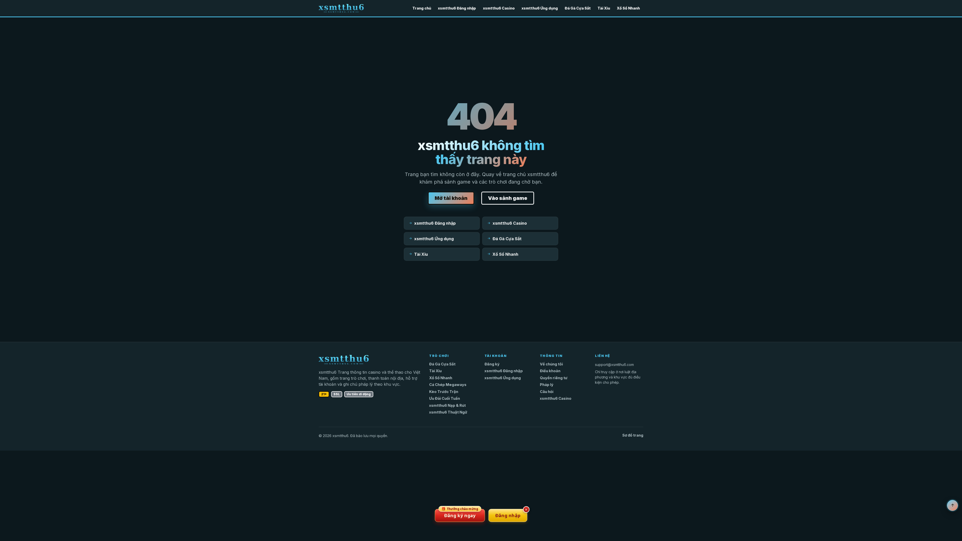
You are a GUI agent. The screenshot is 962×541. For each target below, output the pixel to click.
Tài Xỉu (603, 8)
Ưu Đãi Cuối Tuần (444, 398)
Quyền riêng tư (553, 378)
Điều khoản (550, 371)
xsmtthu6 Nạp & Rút (447, 405)
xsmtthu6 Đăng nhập (457, 8)
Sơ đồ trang (632, 435)
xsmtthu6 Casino (499, 8)
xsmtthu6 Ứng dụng (540, 8)
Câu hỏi (546, 391)
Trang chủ (421, 8)
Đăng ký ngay (459, 513)
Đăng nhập (508, 515)
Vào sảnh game (507, 198)
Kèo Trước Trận (443, 391)
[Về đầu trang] (952, 505)
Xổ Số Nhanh (628, 8)
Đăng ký (492, 364)
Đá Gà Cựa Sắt (578, 8)
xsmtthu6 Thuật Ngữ (448, 412)
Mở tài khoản (451, 198)
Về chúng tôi (551, 364)
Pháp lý (546, 384)
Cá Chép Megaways (447, 384)
